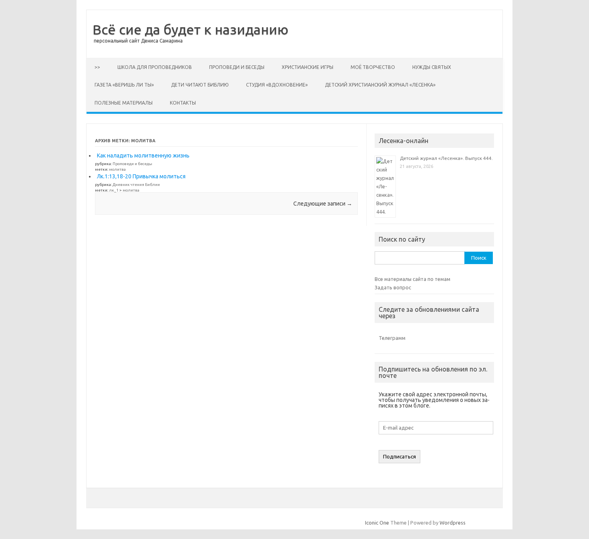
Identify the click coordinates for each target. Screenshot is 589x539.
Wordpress (453, 522)
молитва (117, 169)
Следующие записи (322, 203)
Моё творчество (373, 67)
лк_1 (114, 190)
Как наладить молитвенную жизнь (143, 155)
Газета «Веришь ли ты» (124, 84)
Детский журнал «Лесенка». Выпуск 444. (446, 158)
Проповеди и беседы (236, 67)
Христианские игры (307, 67)
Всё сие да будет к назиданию (190, 29)
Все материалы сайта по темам (412, 279)
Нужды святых (431, 67)
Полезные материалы (124, 102)
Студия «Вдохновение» (277, 84)
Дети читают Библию (200, 84)
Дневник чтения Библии (136, 184)
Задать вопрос (393, 287)
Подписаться (399, 457)
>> (97, 67)
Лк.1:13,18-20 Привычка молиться (141, 176)
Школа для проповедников (154, 67)
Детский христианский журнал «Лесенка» (380, 84)
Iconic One (377, 522)
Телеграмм (392, 338)
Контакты (183, 102)
